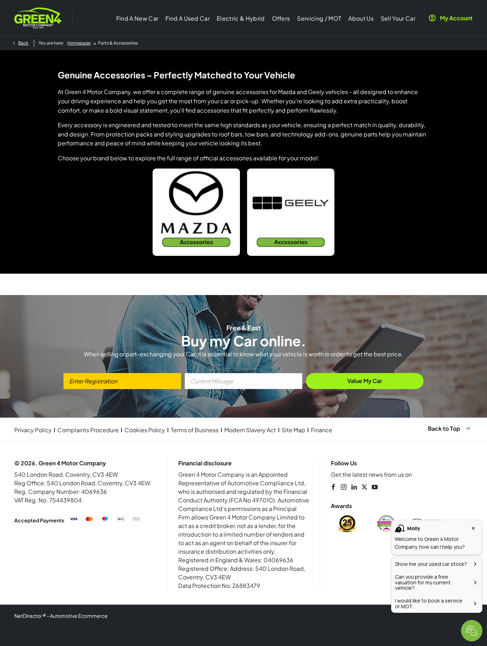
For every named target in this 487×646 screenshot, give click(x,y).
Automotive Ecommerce (79, 616)
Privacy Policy (33, 430)
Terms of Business (195, 430)
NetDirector (28, 616)
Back (23, 43)
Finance (321, 430)
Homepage (79, 43)
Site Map (293, 430)
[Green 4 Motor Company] (37, 18)
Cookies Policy (144, 430)
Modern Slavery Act (250, 430)
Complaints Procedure (88, 430)
